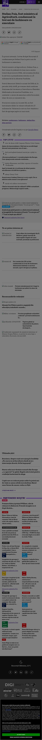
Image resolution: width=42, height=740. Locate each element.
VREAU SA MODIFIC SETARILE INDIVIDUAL (21, 737)
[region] (21, 719)
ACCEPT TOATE (21, 734)
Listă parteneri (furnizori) (6, 731)
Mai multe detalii (8, 709)
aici (39, 715)
